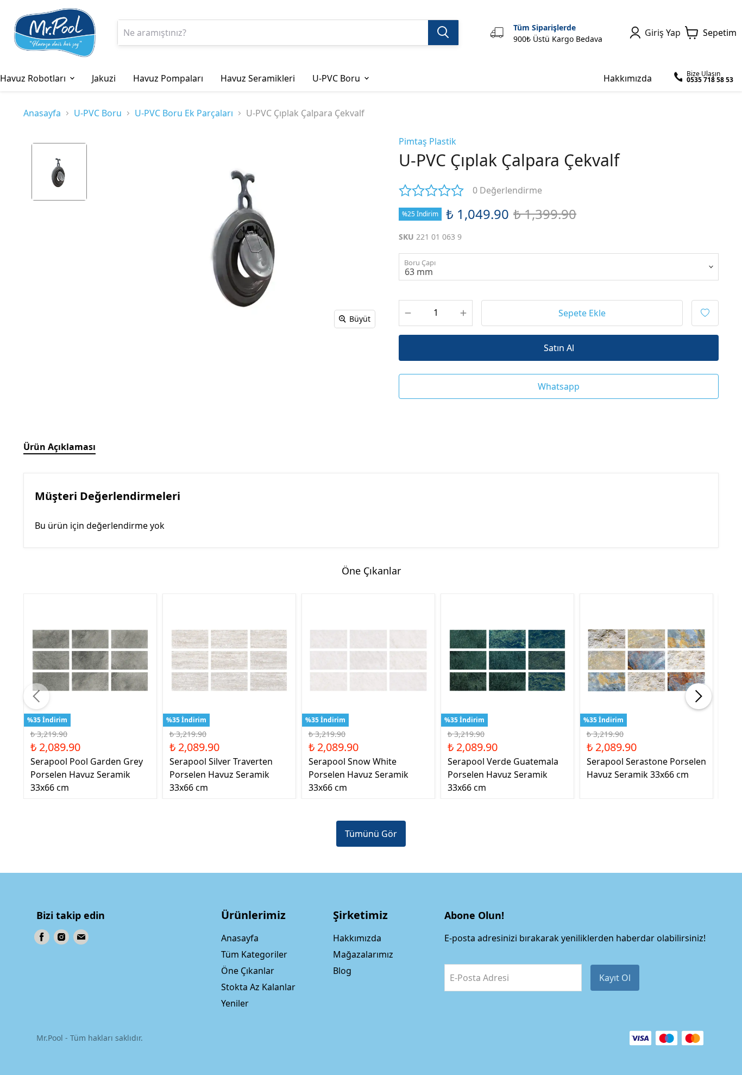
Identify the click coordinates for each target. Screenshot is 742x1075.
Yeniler (235, 1003)
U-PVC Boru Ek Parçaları (184, 113)
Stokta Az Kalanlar (258, 987)
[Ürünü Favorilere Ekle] (705, 313)
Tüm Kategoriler (254, 954)
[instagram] (61, 937)
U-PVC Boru (98, 113)
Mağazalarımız (363, 954)
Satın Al (559, 348)
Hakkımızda (357, 938)
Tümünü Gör (371, 834)
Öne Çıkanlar (247, 971)
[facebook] (41, 937)
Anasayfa (42, 113)
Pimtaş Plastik (427, 141)
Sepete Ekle (582, 313)
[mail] (81, 937)
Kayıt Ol (615, 978)
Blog (342, 971)
